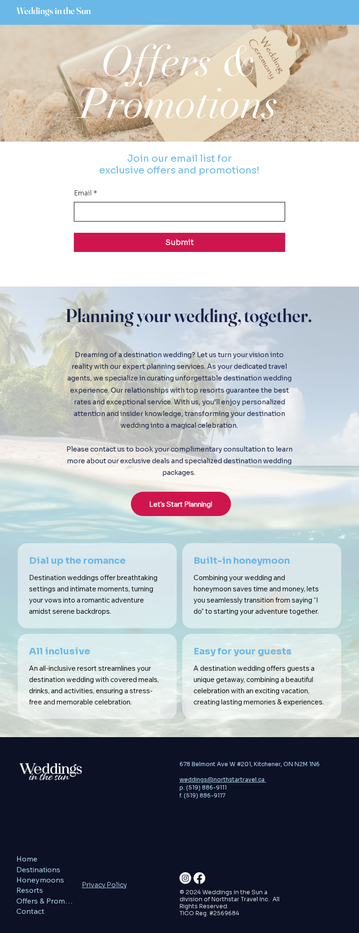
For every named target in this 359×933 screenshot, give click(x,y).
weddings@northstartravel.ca (223, 779)
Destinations (38, 869)
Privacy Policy (104, 885)
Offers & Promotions (46, 900)
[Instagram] (185, 878)
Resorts (29, 890)
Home (26, 858)
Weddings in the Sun (53, 10)
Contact (30, 911)
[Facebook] (199, 878)
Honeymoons (40, 879)
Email (85, 193)
